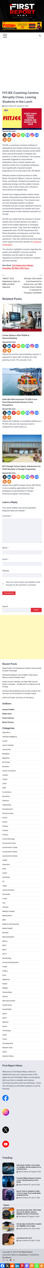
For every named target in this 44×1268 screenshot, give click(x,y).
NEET (4, 945)
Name (5, 548)
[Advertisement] (22, 62)
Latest (4, 898)
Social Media (6, 1009)
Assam (4, 741)
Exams (4, 822)
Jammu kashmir (8, 890)
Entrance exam (7, 813)
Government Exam (9, 843)
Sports (4, 1026)
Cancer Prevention (9, 771)
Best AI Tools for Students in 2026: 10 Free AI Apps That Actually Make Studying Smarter (29, 1193)
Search (5, 606)
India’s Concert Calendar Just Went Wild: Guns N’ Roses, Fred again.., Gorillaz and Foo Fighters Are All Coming (21, 684)
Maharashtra (7, 916)
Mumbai (5, 933)
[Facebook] (27, 135)
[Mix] (18, 135)
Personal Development (10, 962)
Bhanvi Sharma (9, 106)
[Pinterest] (14, 135)
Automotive (6, 749)
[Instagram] (32, 135)
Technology (6, 1031)
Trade (4, 1035)
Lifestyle (5, 907)
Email (5, 559)
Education (6, 796)
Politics (5, 971)
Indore (4, 873)
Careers (5, 775)
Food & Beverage (8, 839)
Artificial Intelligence (9, 737)
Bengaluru (6, 754)
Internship (6, 877)
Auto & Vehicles (8, 745)
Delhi (4, 788)
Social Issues (7, 1005)
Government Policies (9, 852)
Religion (5, 988)
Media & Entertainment (10, 924)
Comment (7, 516)
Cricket (4, 779)
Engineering (6, 805)
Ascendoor (23, 1255)
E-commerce (6, 792)
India (4, 869)
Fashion (5, 826)
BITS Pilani (6, 762)
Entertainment (7, 809)
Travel (4, 1039)
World (4, 1052)
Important (6, 864)
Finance (5, 835)
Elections (5, 801)
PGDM (4, 967)
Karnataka (6, 894)
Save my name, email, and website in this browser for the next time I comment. (23, 583)
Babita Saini (6, 714)
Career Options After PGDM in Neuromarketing (15, 336)
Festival (5, 830)
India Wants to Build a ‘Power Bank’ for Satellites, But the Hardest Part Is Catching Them (29, 1167)
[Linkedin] (9, 135)
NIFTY (4, 954)
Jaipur (4, 886)
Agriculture (6, 732)
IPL (3, 881)
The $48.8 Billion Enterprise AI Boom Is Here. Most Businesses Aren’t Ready (29, 1180)
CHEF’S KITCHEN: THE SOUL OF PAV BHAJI (18, 698)
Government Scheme (9, 856)
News (4, 950)
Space (4, 1013)
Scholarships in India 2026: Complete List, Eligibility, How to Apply (29, 1225)
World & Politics (8, 1056)
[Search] (40, 36)
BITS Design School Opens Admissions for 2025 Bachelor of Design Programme (21, 467)
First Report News (24, 1252)
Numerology (6, 958)
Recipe (4, 984)
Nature (4, 941)
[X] (5, 135)
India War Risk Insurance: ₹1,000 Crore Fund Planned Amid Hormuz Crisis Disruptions (19, 402)
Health (4, 860)
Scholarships (7, 992)
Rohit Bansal (22, 1216)
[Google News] (37, 135)
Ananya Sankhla (8, 709)
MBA (4, 920)
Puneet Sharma (8, 718)
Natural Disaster (8, 937)
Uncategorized (7, 1043)
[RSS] (5, 140)
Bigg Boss (6, 758)
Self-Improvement (8, 1001)
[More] (9, 140)
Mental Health (7, 928)
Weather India (7, 1048)
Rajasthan (6, 979)
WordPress (6, 1258)
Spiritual (5, 1022)
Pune (4, 975)
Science (5, 996)
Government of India (9, 847)
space (4, 1018)
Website (5, 571)
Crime (4, 783)
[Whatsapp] (23, 135)
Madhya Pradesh (8, 911)
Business (5, 766)
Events (4, 818)
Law (4, 903)
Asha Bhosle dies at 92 (24, 1238)
